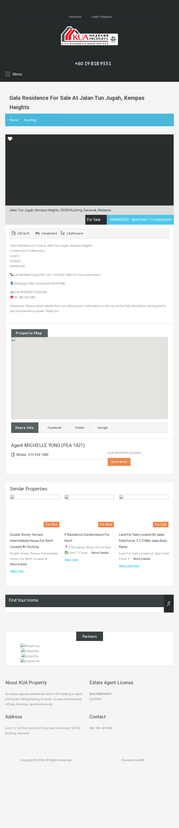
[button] (94, 378)
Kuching (30, 120)
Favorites (75, 16)
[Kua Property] (89, 41)
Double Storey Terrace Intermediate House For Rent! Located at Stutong (31, 541)
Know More (119, 462)
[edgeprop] (30, 650)
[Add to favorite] (10, 140)
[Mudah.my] (30, 646)
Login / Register (102, 16)
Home (13, 120)
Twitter (79, 427)
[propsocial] (30, 660)
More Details (19, 564)
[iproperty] (29, 655)
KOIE (141, 760)
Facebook (55, 427)
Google (103, 427)
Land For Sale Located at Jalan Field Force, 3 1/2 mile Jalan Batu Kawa (143, 541)
